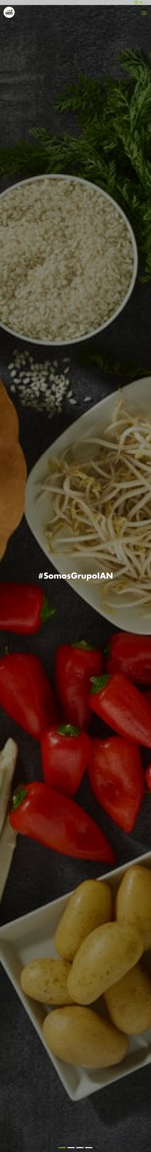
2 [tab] (71, 1147)
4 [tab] (88, 1147)
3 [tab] (80, 1147)
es (141, 2)
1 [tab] (62, 1147)
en (146, 2)
